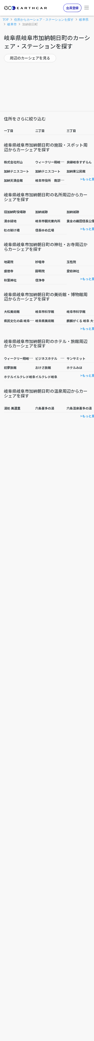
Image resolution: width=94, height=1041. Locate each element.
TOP (6, 19)
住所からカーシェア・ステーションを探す (44, 19)
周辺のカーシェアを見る (30, 57)
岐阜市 (12, 24)
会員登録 (72, 7)
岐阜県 (84, 19)
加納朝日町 (30, 24)
